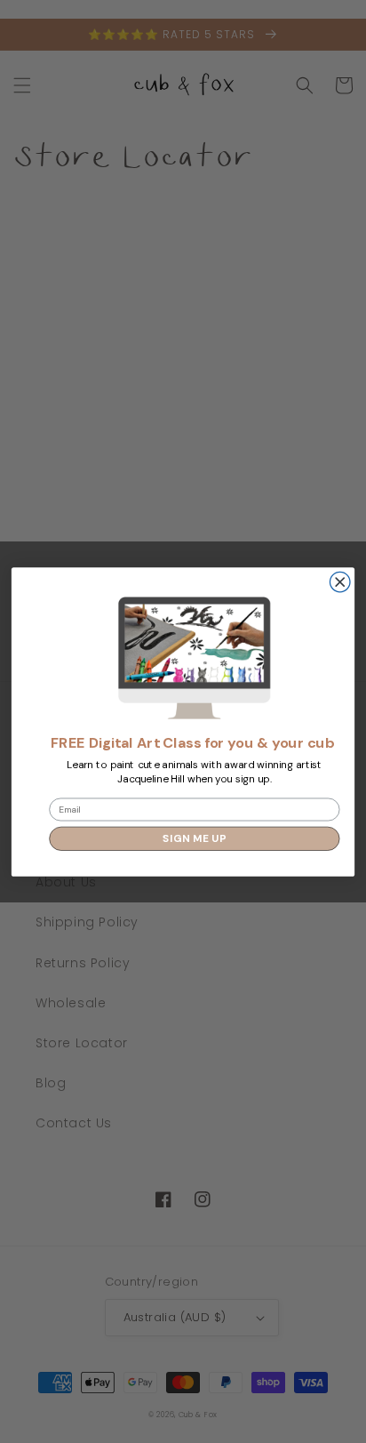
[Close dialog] (340, 582)
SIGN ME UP (194, 838)
